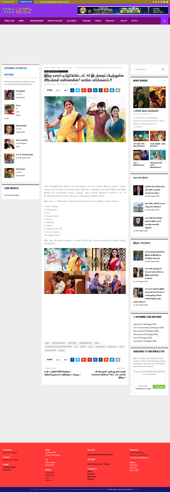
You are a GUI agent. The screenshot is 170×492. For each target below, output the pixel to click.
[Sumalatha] (9, 99)
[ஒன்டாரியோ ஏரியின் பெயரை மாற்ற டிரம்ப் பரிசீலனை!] (138, 212)
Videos (98, 21)
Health (123, 21)
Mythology (91, 477)
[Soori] (9, 114)
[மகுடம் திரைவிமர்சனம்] (141, 155)
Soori (18, 105)
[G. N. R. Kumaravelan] (9, 163)
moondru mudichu (58, 343)
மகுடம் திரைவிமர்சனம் (138, 163)
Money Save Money (11, 460)
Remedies (7, 470)
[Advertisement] (85, 44)
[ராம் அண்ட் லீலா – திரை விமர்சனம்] (141, 136)
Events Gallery (55, 21)
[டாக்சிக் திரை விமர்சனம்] (149, 97)
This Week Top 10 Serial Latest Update (58, 346)
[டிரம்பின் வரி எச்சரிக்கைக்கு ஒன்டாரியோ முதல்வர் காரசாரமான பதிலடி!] (138, 195)
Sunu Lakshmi (22, 140)
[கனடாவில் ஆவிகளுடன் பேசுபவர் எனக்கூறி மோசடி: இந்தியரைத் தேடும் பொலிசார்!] (138, 277)
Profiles (110, 21)
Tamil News (53, 71)
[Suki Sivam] (9, 177)
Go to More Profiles (11, 195)
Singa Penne (72, 343)
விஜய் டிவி (61, 350)
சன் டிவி (122, 346)
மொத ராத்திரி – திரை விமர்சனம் (158, 144)
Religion (90, 479)
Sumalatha (20, 91)
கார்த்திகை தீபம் (112, 346)
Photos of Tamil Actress (139, 455)
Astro (134, 21)
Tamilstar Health (9, 467)
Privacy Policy (112, 489)
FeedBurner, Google (143, 389)
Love (47, 478)
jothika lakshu (51, 84)
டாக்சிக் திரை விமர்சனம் (146, 111)
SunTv (97, 343)
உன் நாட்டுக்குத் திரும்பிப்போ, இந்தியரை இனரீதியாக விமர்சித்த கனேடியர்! (155, 255)
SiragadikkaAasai (85, 343)
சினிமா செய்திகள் (62, 71)
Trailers (86, 21)
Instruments (49, 475)
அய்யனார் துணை (100, 346)
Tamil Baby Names (137, 452)
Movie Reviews (36, 21)
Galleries (71, 21)
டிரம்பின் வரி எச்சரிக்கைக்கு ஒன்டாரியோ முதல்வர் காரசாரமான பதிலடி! (155, 189)
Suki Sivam (20, 169)
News (21, 21)
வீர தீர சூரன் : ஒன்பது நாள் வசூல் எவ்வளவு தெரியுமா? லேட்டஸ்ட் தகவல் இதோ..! (109, 375)
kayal (47, 343)
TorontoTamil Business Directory (100, 455)
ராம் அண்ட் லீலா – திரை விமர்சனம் (139, 144)
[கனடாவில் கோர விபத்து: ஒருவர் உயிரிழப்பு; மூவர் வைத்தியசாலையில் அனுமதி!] (138, 226)
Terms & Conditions (125, 489)
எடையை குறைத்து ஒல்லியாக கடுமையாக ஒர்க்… (55, 2)
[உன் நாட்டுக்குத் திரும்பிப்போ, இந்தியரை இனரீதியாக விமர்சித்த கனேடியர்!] (138, 260)
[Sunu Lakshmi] (9, 148)
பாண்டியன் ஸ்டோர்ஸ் (50, 350)
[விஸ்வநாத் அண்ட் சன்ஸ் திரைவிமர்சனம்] (158, 155)
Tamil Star (9, 21)
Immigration (50, 472)
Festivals (90, 474)
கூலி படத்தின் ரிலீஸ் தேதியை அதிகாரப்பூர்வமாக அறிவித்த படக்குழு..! (62, 373)
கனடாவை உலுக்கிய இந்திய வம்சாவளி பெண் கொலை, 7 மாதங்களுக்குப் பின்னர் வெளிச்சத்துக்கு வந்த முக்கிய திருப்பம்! (149, 295)
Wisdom (48, 480)
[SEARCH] (163, 69)
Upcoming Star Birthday (148, 316)
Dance (89, 471)
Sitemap (136, 489)
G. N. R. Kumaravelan (24, 155)
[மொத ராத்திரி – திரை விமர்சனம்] (158, 136)
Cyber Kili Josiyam (10, 452)
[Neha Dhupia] (9, 134)
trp (76, 346)
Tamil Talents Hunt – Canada (98, 464)
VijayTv (82, 346)
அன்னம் (91, 346)
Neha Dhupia (21, 126)
